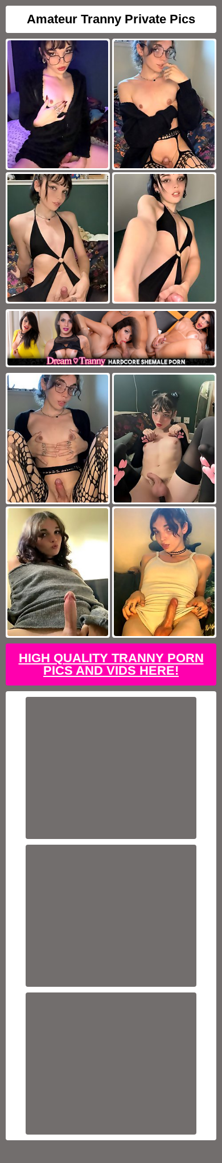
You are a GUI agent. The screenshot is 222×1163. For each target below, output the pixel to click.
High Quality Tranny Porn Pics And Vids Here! (111, 664)
